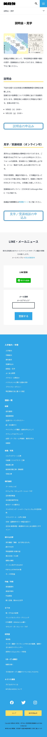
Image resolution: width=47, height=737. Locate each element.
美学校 (12, 3)
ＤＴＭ (7, 608)
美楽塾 (8, 639)
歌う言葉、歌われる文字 (14, 600)
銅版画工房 (9, 465)
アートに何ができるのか (14, 565)
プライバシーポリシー (13, 387)
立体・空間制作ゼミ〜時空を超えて (18, 522)
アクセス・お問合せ (13, 378)
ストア (14, 713)
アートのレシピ (11, 486)
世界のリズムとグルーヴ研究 (16, 652)
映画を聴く (9, 664)
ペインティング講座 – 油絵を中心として (20, 429)
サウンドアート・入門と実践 (16, 517)
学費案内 (9, 355)
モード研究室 (10, 574)
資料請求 (9, 359)
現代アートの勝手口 (13, 504)
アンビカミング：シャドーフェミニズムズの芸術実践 (23, 511)
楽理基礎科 (9, 586)
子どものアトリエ (12, 684)
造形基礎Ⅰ (9, 411)
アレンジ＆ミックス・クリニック (17, 617)
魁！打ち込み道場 (12, 613)
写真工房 (9, 474)
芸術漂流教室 (10, 495)
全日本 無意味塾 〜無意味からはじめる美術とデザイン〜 (23, 528)
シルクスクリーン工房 (13, 456)
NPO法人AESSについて (14, 689)
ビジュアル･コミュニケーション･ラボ (19, 491)
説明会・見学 (10, 369)
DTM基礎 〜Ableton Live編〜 (16, 622)
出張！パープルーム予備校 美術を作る (20, 438)
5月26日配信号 (30, 257)
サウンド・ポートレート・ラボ (17, 626)
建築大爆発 (9, 560)
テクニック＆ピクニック (14, 434)
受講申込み (9, 364)
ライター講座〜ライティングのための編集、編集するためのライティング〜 (23, 645)
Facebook (12, 702)
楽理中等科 (9, 591)
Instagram (35, 702)
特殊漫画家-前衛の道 (13, 551)
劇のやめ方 (9, 547)
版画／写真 (9, 450)
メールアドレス (23, 300)
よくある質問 (10, 373)
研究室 (7, 634)
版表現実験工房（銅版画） (15, 469)
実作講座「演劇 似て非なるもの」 (18, 542)
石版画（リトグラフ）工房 (15, 460)
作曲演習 (9, 596)
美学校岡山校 (33, 713)
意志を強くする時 (12, 556)
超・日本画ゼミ (11, 425)
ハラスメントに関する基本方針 (17, 382)
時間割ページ (24, 202)
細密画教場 (9, 416)
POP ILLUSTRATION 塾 (13, 569)
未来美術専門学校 (12, 500)
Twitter (23, 702)
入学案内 (9, 350)
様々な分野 (9, 537)
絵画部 (8, 443)
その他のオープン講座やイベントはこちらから (22, 672)
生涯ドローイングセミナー (15, 420)
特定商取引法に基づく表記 (15, 391)
